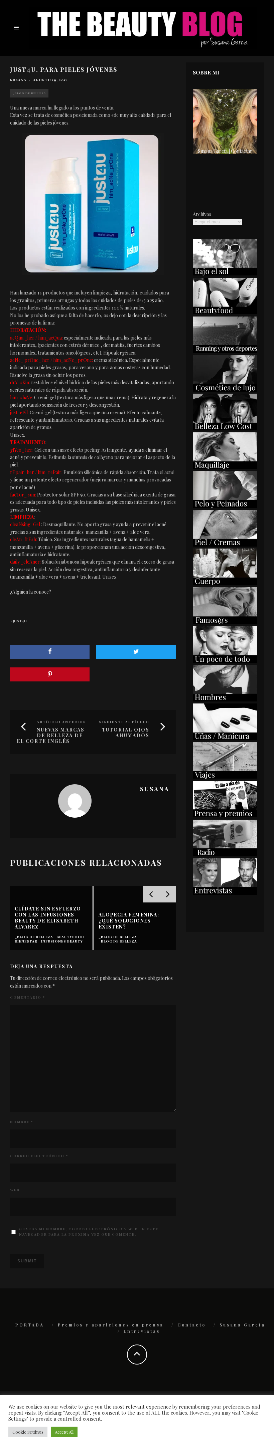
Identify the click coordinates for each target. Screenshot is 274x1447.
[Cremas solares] (225, 273)
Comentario (27, 997)
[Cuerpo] (225, 583)
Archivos (202, 214)
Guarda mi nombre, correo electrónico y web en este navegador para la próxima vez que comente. (88, 1232)
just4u (20, 620)
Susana (18, 79)
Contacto (191, 1324)
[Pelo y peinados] (225, 506)
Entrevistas (142, 1331)
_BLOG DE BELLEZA (29, 93)
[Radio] (225, 854)
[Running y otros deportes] (225, 351)
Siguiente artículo (124, 721)
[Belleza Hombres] (225, 699)
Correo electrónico (39, 1156)
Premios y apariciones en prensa (111, 1324)
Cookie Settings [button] (27, 1432)
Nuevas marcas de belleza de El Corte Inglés (51, 735)
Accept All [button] (64, 1432)
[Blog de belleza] (225, 661)
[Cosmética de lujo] (225, 390)
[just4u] (93, 204)
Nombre (21, 1121)
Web (15, 1190)
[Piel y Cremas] (225, 545)
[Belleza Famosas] (225, 622)
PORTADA (29, 1324)
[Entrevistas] (225, 893)
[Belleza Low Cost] (225, 428)
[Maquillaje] (225, 467)
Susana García (242, 1324)
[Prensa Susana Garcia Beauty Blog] (225, 815)
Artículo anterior (61, 721)
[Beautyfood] (225, 312)
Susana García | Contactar (225, 151)
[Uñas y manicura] (225, 738)
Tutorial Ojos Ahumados (125, 733)
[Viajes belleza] (225, 777)
